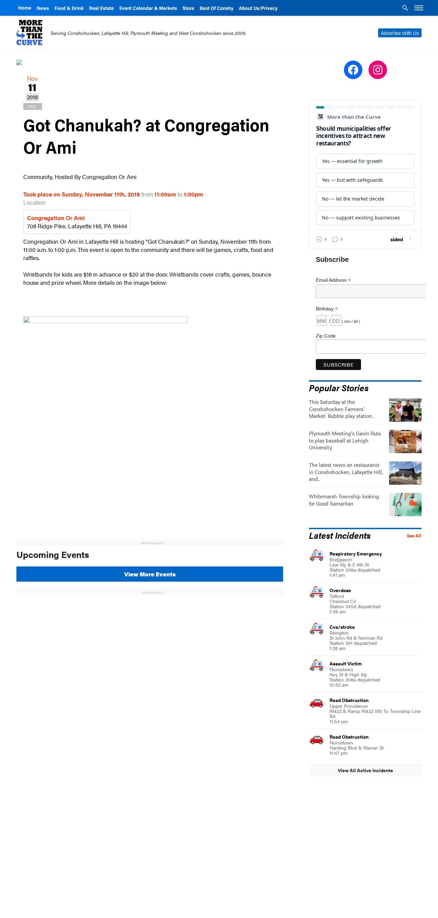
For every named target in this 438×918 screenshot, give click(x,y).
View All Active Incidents (365, 770)
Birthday (327, 309)
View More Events (150, 574)
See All (414, 536)
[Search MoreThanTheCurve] (405, 8)
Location (34, 202)
